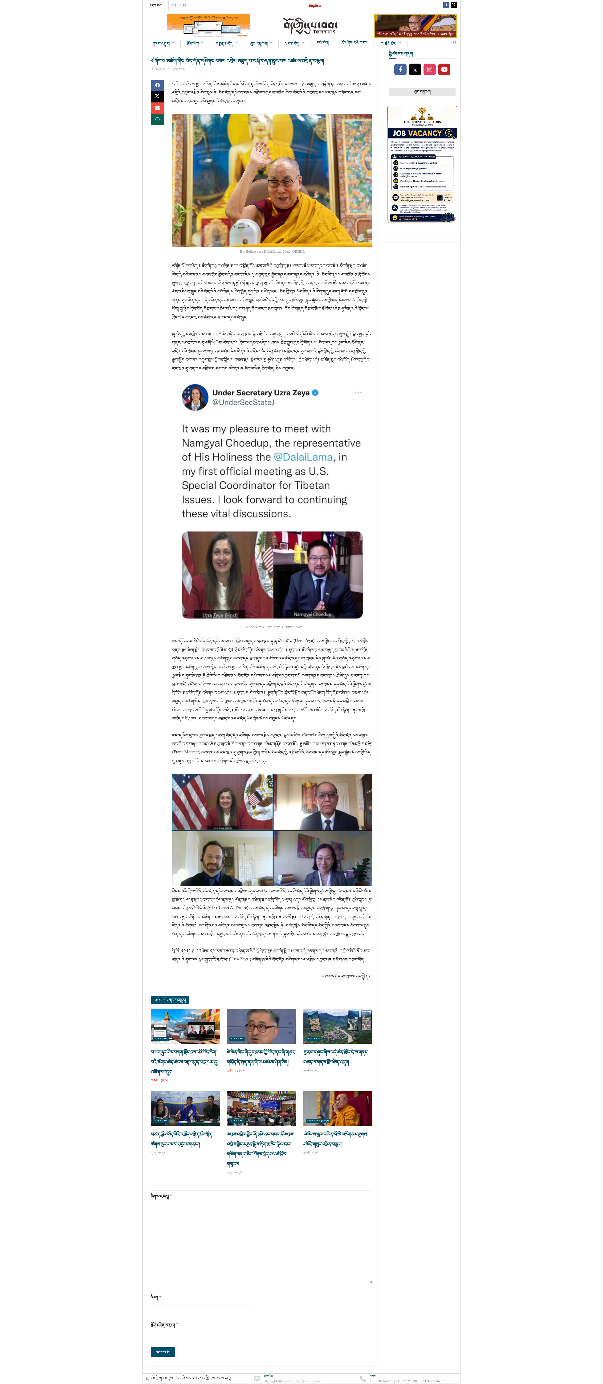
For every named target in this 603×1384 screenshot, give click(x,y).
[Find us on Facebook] (446, 6)
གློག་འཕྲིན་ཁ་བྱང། (164, 1325)
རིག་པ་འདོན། (161, 1196)
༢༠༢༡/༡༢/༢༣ (179, 69)
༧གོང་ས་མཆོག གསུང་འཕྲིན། (318, 1121)
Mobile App (161, 1038)
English (315, 6)
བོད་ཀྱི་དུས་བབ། (158, 69)
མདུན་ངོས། (156, 5)
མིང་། (156, 1297)
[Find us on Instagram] (430, 70)
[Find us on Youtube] (444, 70)
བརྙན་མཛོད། (224, 44)
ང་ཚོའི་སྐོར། (389, 44)
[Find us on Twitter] (454, 6)
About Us (178, 5)
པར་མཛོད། (292, 44)
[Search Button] (455, 43)
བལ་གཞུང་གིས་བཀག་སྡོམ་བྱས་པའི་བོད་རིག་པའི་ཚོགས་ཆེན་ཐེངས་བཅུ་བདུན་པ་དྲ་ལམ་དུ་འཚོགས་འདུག (184, 1062)
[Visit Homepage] (310, 26)
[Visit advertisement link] (208, 26)
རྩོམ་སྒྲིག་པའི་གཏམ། (354, 43)
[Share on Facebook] (157, 85)
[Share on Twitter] (157, 96)
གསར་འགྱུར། (161, 44)
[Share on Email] (157, 108)
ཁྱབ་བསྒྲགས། (259, 44)
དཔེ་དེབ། (323, 43)
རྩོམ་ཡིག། (193, 44)
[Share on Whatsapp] (157, 119)
